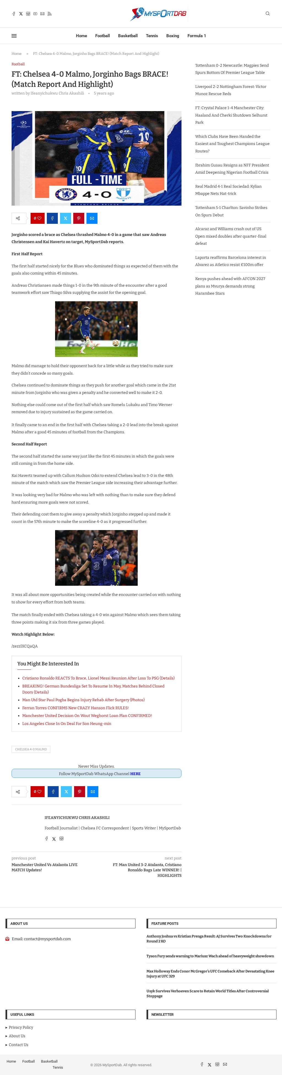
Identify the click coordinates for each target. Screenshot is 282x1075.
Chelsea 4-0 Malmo (31, 749)
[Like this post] (39, 218)
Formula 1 (197, 35)
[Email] (42, 14)
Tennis (152, 35)
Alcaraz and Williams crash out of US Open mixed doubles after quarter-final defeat (230, 236)
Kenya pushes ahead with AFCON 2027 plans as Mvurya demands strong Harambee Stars (230, 286)
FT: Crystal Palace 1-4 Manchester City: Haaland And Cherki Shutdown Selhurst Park (231, 115)
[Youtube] (35, 14)
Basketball (128, 35)
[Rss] (49, 14)
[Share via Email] (91, 218)
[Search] (267, 14)
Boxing (172, 35)
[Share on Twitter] (65, 218)
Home (81, 35)
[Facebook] (14, 14)
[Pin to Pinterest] (78, 218)
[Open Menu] (14, 35)
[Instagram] (28, 14)
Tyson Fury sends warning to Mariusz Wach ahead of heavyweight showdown (210, 956)
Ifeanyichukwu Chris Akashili (77, 817)
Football (102, 35)
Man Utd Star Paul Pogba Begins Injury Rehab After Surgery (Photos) (83, 700)
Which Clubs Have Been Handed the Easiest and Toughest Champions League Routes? (232, 144)
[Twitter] (21, 14)
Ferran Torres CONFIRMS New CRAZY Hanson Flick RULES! (75, 708)
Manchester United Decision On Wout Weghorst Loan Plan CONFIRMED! (87, 715)
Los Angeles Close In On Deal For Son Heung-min (66, 723)
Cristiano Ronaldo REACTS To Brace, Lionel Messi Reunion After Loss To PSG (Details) (98, 678)
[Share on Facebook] (52, 218)
